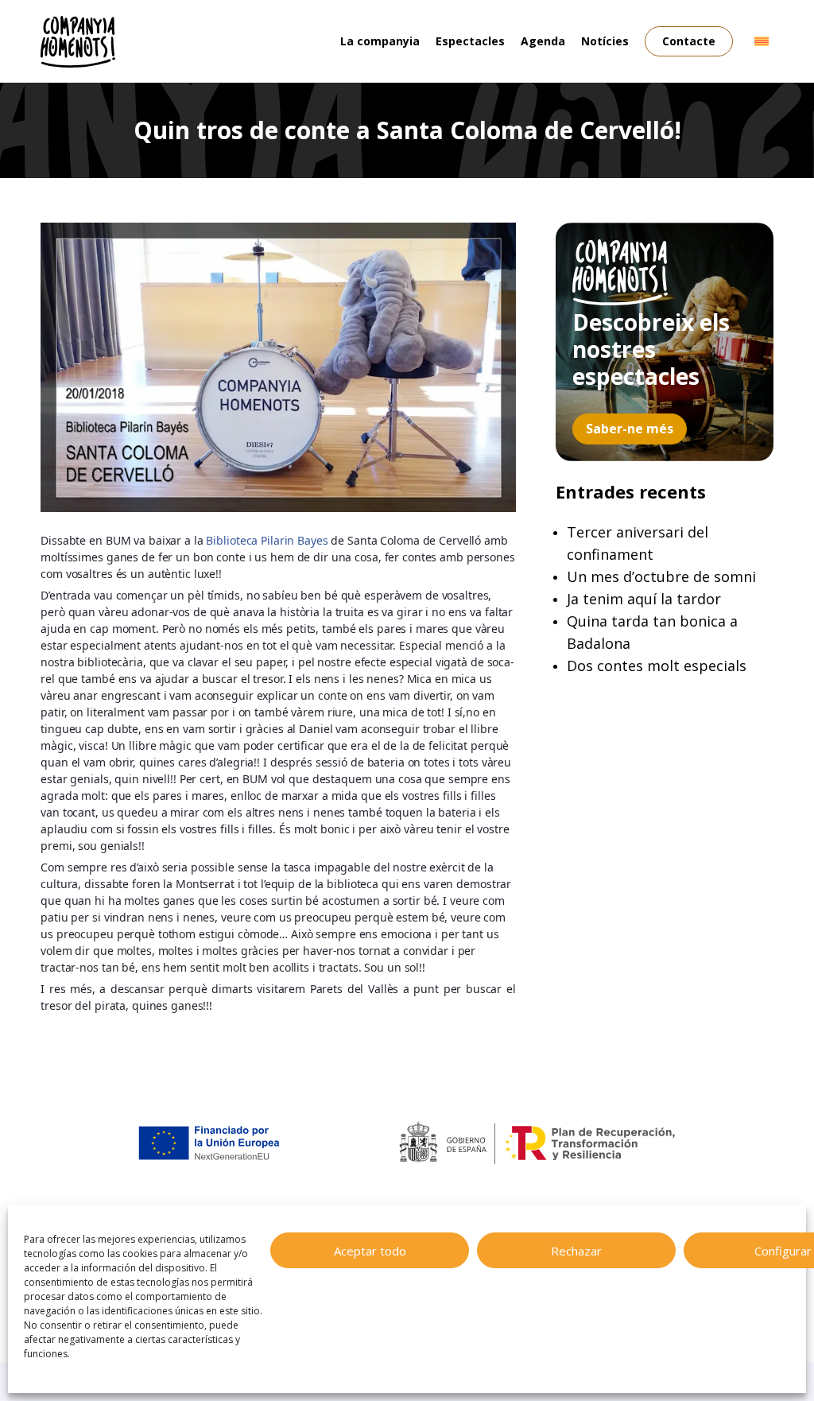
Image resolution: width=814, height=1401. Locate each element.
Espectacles (470, 41)
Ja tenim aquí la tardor (644, 598)
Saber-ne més (629, 428)
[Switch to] (761, 41)
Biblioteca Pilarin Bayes (267, 540)
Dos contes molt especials (656, 665)
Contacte (688, 41)
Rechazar (576, 1251)
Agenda (543, 41)
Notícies (605, 41)
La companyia (380, 41)
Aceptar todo (370, 1251)
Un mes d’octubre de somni (661, 576)
